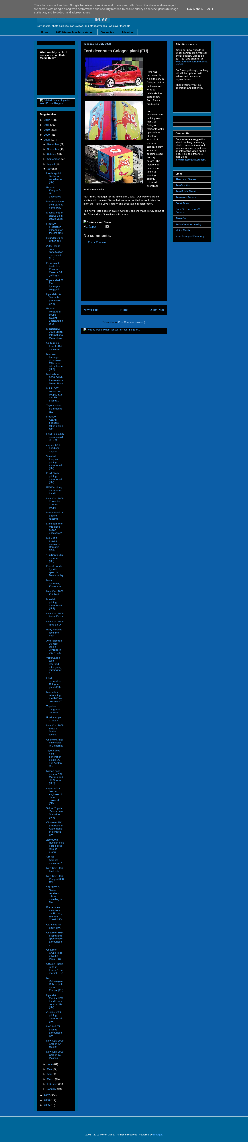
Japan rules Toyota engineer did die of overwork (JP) (54, 796)
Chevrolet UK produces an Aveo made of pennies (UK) (54, 828)
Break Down (183, 203)
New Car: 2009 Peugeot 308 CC (55, 879)
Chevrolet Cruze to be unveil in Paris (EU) (54, 954)
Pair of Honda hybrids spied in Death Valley (54, 571)
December (53, 144)
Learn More (195, 8)
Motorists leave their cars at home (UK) (55, 204)
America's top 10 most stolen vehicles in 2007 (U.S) (54, 646)
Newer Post (91, 310)
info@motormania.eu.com (190, 159)
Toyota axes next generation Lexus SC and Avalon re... (54, 758)
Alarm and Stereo (186, 179)
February (52, 1083)
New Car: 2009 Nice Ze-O (55, 623)
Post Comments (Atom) (131, 322)
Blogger (157, 1134)
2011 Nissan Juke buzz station (74, 32)
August (51, 164)
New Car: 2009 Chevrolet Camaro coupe (55, 503)
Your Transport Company (190, 236)
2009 (47, 134)
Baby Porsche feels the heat (54, 632)
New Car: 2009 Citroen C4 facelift (55, 1043)
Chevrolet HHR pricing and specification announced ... (55, 938)
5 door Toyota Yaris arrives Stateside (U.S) (54, 813)
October (52, 154)
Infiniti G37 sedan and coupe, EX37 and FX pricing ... (55, 394)
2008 (47, 139)
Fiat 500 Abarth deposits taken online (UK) (54, 422)
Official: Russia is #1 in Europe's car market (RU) (55, 968)
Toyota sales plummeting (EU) (54, 408)
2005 (47, 1105)
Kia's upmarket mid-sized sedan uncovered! (54, 528)
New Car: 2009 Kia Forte (55, 869)
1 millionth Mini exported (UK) (54, 558)
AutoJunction (183, 185)
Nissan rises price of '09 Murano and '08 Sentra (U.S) (54, 777)
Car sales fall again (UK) (53, 926)
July (49, 168)
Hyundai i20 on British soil (55, 239)
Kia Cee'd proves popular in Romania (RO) (53, 543)
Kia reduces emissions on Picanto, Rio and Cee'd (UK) (54, 913)
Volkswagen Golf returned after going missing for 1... (54, 665)
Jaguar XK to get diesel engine (53, 448)
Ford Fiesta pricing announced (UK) (54, 478)
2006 (47, 1100)
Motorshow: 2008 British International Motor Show (54, 379)
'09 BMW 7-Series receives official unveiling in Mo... (54, 895)
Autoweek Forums (186, 197)
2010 (47, 129)
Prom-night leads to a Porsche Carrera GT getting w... (54, 269)
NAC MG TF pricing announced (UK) (54, 1031)
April (50, 1073)
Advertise (127, 32)
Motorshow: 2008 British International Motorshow (54, 333)
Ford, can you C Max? (54, 719)
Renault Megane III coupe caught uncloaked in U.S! (55, 316)
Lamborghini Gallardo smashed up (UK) (54, 178)
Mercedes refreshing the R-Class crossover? (54, 697)
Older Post (156, 310)
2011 (47, 124)
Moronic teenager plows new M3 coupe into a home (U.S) (54, 362)
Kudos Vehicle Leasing (189, 224)
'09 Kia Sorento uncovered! (54, 859)
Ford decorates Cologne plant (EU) (116, 51)
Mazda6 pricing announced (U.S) (54, 604)
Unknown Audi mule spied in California (54, 742)
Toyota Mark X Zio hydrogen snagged (54, 285)
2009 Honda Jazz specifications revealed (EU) (54, 252)
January (52, 1088)
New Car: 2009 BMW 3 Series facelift (55, 730)
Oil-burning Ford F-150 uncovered (54, 346)
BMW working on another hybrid (54, 490)
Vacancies (107, 32)
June (50, 1064)
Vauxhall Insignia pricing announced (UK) (54, 462)
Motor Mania (183, 230)
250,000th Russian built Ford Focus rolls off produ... (55, 845)
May (50, 1069)
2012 (47, 119)
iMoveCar (181, 218)
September (53, 158)
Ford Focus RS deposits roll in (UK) (55, 437)
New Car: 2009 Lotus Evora (55, 615)
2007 (47, 1095)
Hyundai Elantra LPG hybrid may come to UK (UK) (54, 1001)
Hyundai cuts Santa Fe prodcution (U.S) (53, 299)
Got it (210, 8)
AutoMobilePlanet (186, 191)
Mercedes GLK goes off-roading (55, 515)
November (53, 149)
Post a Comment (97, 242)
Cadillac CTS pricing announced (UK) (54, 1017)
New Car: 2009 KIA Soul (55, 593)
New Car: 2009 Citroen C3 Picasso (55, 1054)
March (51, 1079)
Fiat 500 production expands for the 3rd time (54, 228)
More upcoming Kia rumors (54, 583)
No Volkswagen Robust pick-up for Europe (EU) (54, 984)
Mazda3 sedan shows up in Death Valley (54, 215)
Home (44, 32)
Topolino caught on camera (53, 709)
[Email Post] (106, 226)
